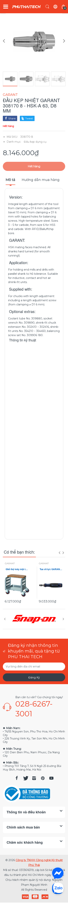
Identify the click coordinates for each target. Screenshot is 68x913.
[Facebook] (17, 778)
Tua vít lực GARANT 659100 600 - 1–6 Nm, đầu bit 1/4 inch (51, 569)
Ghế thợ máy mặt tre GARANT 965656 (17, 569)
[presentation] (59, 552)
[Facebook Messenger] (57, 873)
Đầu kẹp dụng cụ (35, 141)
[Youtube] (51, 778)
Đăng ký (34, 677)
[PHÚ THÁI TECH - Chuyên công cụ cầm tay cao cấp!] (26, 7)
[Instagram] (34, 778)
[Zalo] (57, 888)
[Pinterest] (43, 778)
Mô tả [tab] (10, 180)
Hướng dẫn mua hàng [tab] (41, 180)
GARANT (10, 95)
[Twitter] (25, 778)
